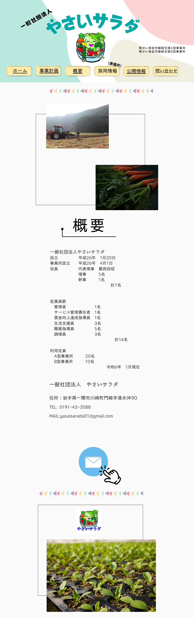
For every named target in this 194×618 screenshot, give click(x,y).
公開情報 (136, 71)
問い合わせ (166, 71)
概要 (78, 71)
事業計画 (48, 70)
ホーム (20, 70)
